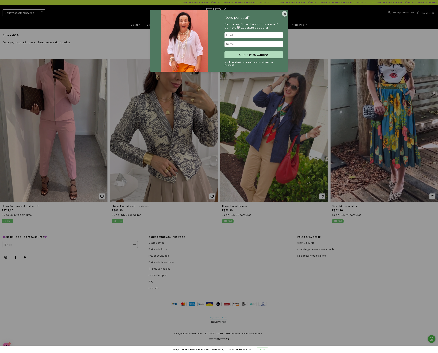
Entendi (262, 349)
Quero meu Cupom (253, 54)
